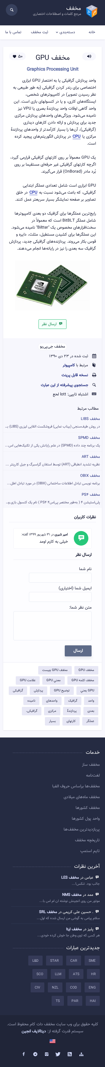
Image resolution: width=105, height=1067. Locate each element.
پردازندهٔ (72, 711)
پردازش (38, 690)
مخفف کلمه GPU (82, 680)
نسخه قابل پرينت (75, 375)
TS (58, 1001)
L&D (35, 960)
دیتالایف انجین (34, 1031)
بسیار (52, 721)
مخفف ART (53, 460)
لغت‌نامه (93, 775)
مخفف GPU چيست (55, 670)
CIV (37, 987)
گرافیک (72, 700)
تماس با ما (13, 32)
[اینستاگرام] (46, 1054)
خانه (92, 32)
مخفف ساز (91, 765)
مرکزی (52, 711)
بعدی (91, 711)
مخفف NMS (72, 895)
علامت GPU (28, 680)
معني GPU (53, 680)
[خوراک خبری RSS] (70, 1054)
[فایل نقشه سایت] (81, 1054)
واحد (91, 700)
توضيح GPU (62, 690)
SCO (39, 974)
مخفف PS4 (52, 498)
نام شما (85, 569)
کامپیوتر (69, 365)
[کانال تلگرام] (35, 1054)
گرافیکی (18, 690)
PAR (74, 1001)
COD (73, 987)
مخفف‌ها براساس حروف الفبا (76, 786)
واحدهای (51, 700)
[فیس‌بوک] (23, 1054)
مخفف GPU (86, 670)
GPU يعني (87, 690)
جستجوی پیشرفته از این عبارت (64, 385)
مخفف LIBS (51, 422)
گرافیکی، (31, 711)
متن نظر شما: (80, 608)
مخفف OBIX (53, 479)
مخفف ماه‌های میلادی (82, 797)
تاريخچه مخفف (87, 840)
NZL (55, 987)
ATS (76, 974)
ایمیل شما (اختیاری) (75, 588)
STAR (54, 960)
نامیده (31, 700)
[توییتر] (58, 1054)
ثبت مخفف (39, 32)
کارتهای (71, 721)
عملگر (90, 721)
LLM (58, 974)
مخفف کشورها (88, 808)
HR (93, 974)
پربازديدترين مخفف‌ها (82, 829)
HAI (93, 1001)
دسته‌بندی (67, 32)
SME (92, 960)
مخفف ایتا (74, 929)
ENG (92, 987)
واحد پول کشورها (86, 819)
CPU (76, 137)
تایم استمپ (90, 851)
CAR (73, 960)
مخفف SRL (48, 912)
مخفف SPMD (52, 441)
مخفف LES (70, 878)
